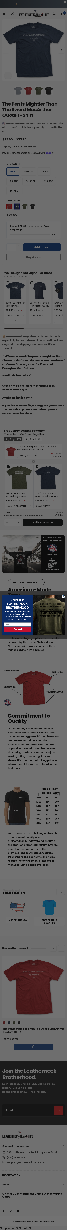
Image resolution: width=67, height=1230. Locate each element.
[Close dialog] (63, 596)
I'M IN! (18, 629)
